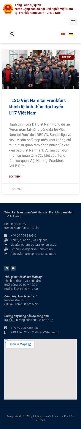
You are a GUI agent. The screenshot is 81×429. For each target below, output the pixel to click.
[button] (73, 21)
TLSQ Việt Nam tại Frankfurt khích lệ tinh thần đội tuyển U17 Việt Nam (37, 107)
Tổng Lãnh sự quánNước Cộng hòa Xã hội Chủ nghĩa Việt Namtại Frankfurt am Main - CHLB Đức (44, 9)
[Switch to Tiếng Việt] (63, 34)
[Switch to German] (71, 34)
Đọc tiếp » (15, 176)
